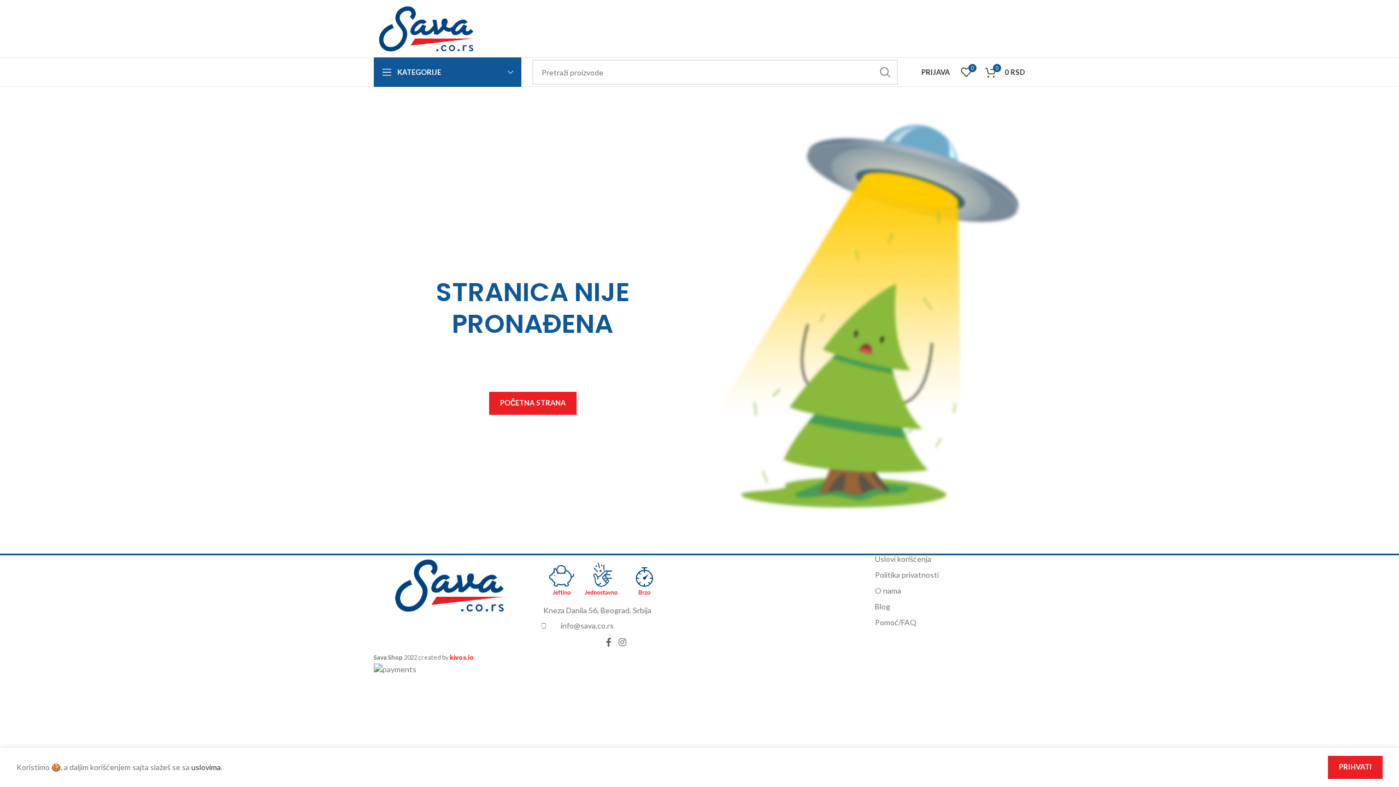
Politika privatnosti (907, 574)
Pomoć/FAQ (895, 622)
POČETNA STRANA (533, 402)
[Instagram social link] (622, 642)
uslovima (206, 767)
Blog (882, 606)
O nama (888, 590)
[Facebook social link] (608, 642)
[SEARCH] (885, 72)
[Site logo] (426, 27)
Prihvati (1355, 766)
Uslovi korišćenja (903, 558)
